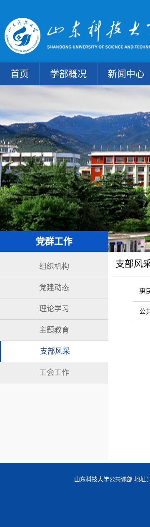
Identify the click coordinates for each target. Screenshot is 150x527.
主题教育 (54, 330)
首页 (19, 74)
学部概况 (68, 74)
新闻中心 (126, 74)
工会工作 (54, 372)
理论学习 (54, 309)
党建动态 (54, 287)
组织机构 (54, 266)
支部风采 (55, 351)
